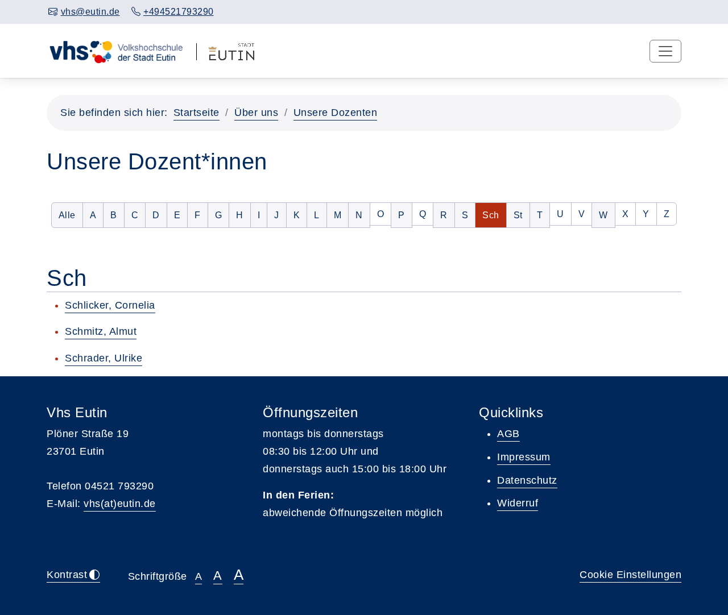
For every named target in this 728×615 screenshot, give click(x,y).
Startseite (196, 112)
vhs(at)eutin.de (120, 503)
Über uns (256, 112)
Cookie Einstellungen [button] (630, 574)
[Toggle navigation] (665, 51)
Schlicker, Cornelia (110, 305)
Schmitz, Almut (100, 331)
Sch (494, 215)
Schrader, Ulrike (103, 358)
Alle (71, 215)
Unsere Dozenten (335, 112)
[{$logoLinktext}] (116, 50)
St (521, 215)
